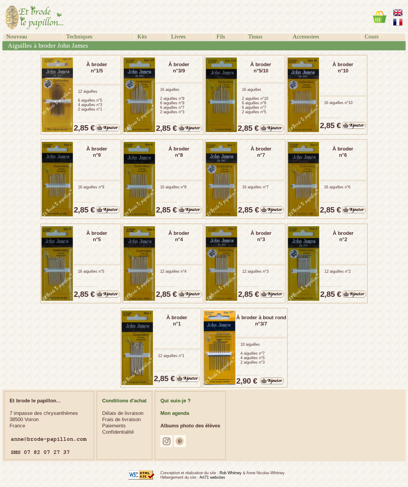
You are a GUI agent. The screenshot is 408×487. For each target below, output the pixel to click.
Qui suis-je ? (175, 401)
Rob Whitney (231, 473)
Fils (221, 36)
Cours (371, 36)
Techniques (79, 36)
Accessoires (306, 36)
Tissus (255, 36)
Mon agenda (174, 413)
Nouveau (16, 36)
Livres (178, 36)
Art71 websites (212, 477)
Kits (142, 36)
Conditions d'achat (124, 401)
